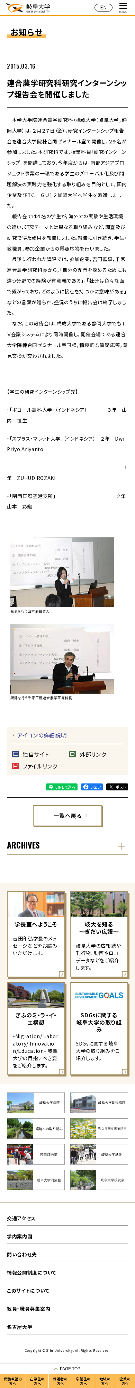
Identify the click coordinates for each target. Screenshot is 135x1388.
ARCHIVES (23, 844)
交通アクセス (21, 1218)
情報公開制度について (31, 1272)
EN (103, 7)
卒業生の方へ (83, 1381)
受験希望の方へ (12, 1381)
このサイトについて (28, 1290)
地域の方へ (104, 1381)
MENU (123, 12)
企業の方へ (124, 1381)
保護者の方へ (60, 1381)
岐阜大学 (27, 7)
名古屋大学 (20, 1326)
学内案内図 (20, 1236)
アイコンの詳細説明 (41, 735)
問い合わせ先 (22, 1254)
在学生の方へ (37, 1381)
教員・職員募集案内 (28, 1308)
